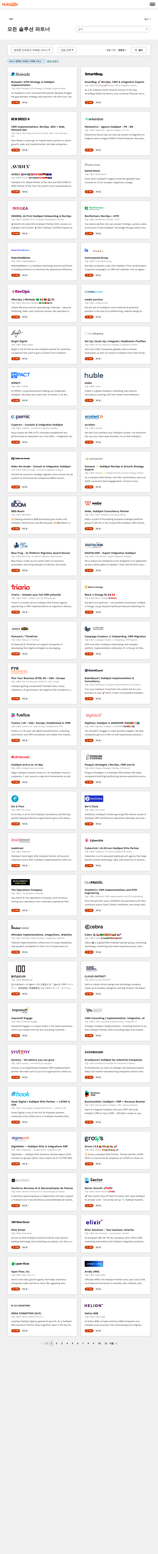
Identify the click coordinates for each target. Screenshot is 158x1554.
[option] (31, 50)
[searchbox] (113, 29)
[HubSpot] (10, 4)
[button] (147, 19)
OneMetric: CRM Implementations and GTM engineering (111, 891)
